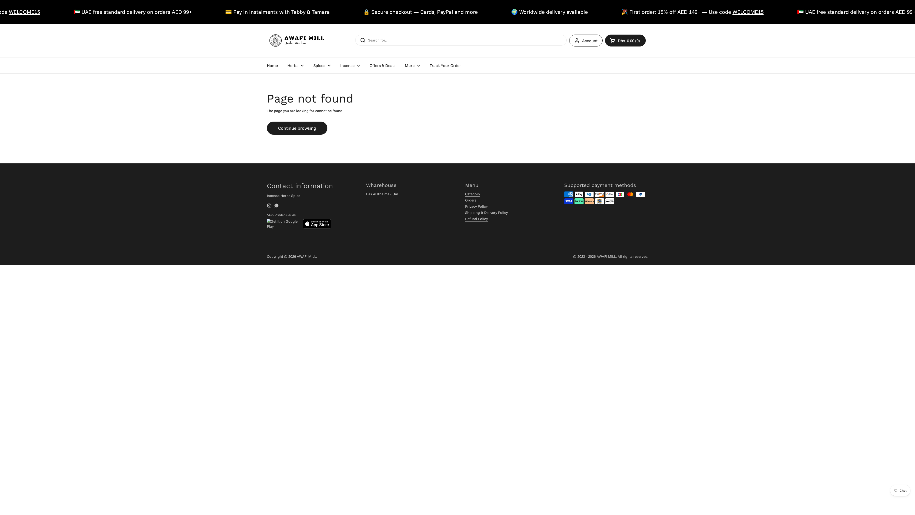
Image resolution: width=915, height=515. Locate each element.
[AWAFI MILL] (296, 40)
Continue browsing (297, 128)
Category (472, 194)
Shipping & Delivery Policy (486, 212)
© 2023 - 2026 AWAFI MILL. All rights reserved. (610, 256)
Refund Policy (476, 218)
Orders (470, 200)
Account (590, 40)
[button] (625, 40)
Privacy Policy (476, 206)
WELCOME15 (733, 11)
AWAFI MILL (306, 256)
